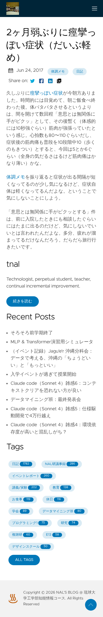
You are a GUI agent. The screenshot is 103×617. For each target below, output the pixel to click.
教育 (60, 487)
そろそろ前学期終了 (32, 333)
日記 (79, 71)
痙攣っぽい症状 (46, 93)
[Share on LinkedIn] (50, 80)
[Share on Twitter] (32, 80)
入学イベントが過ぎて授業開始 (43, 374)
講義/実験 (24, 487)
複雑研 (21, 534)
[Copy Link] (59, 80)
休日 (53, 499)
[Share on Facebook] (41, 80)
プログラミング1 (28, 523)
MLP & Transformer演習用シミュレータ (52, 342)
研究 (68, 523)
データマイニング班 (62, 511)
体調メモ (58, 71)
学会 (19, 511)
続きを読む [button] (22, 301)
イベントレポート (30, 476)
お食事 (21, 499)
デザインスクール (30, 546)
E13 (52, 534)
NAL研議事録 (60, 464)
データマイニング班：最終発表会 (46, 399)
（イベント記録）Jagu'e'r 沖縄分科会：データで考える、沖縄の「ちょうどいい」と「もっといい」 (52, 358)
